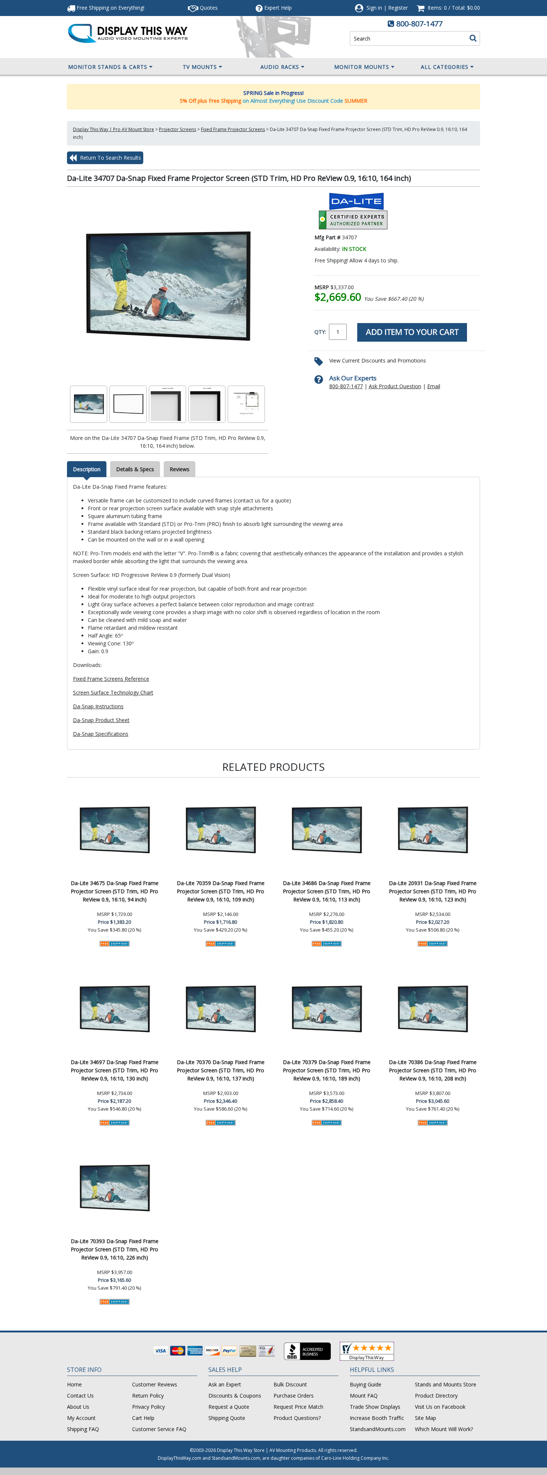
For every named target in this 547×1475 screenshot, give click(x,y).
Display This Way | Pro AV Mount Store (113, 129)
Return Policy (148, 1395)
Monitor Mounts (361, 66)
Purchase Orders (294, 1395)
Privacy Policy (148, 1406)
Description (86, 469)
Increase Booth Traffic (377, 1417)
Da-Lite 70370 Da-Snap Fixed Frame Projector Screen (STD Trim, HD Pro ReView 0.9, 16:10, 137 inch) (221, 1070)
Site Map (425, 1417)
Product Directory (436, 1395)
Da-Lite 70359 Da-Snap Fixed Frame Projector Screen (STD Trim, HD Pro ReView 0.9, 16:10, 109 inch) (221, 891)
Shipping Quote (226, 1417)
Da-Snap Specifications (100, 733)
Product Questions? (297, 1417)
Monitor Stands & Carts (107, 66)
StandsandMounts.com (378, 1429)
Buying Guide (365, 1384)
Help (278, 7)
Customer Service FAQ (159, 1429)
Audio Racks (279, 66)
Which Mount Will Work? (444, 1429)
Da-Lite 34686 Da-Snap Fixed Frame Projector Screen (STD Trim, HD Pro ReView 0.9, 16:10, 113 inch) (327, 891)
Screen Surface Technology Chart (113, 692)
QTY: (320, 331)
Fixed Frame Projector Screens (233, 129)
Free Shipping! (109, 7)
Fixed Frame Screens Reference (111, 678)
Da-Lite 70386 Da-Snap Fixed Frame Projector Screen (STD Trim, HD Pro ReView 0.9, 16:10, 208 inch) (433, 1070)
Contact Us (80, 1395)
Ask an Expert (224, 1384)
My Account (81, 1417)
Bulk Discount (290, 1384)
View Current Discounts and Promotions (377, 360)
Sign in (374, 7)
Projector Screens (177, 129)
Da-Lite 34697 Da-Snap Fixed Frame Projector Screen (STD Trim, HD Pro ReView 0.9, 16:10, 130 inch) (115, 1070)
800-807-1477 (419, 24)
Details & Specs (135, 469)
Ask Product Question (395, 386)
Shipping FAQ (83, 1429)
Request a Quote (228, 1406)
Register (398, 7)
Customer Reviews (154, 1384)
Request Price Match (298, 1406)
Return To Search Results (110, 157)
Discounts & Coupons (234, 1395)
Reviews (179, 469)
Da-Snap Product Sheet (101, 720)
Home (74, 1384)
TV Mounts (200, 66)
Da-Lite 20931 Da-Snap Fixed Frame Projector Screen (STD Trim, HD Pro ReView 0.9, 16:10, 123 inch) (433, 891)
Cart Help (143, 1417)
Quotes (208, 7)
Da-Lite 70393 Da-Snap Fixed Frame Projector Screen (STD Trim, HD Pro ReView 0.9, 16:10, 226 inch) (115, 1249)
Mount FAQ (364, 1395)
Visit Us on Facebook (440, 1406)
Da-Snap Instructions (98, 706)
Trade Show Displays (375, 1406)
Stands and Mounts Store (445, 1384)
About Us (78, 1406)
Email (433, 386)
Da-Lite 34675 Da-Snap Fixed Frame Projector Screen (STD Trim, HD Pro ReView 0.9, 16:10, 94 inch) (115, 891)
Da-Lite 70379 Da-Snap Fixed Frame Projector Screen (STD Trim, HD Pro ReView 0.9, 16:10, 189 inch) (327, 1070)
